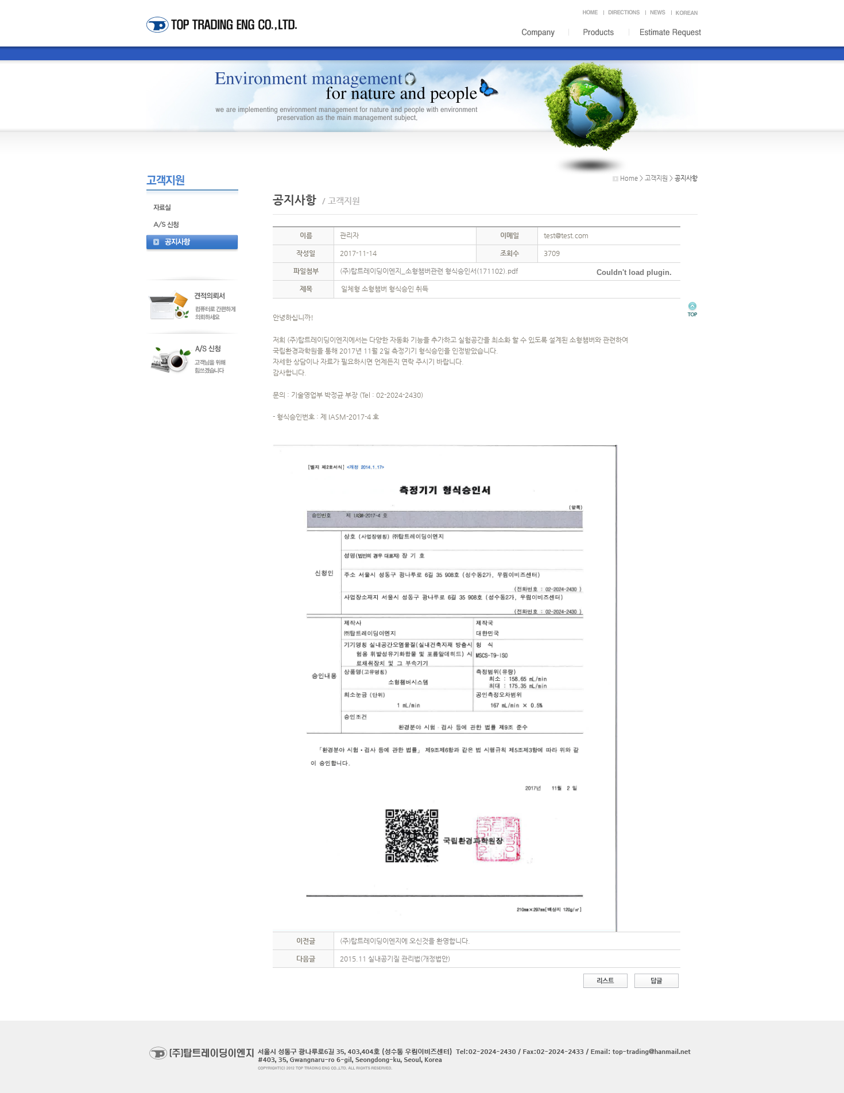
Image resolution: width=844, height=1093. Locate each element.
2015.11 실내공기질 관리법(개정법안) (395, 959)
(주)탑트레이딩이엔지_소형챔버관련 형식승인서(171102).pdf (429, 271)
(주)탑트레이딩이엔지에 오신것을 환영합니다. (405, 941)
